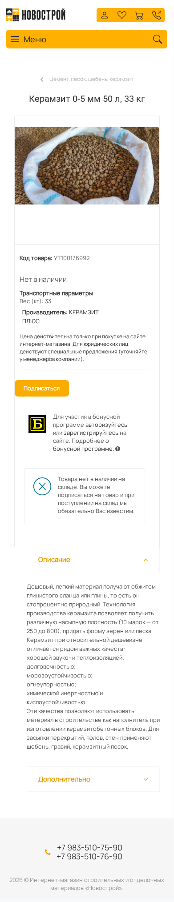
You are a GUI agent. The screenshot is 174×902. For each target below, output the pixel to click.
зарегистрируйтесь (91, 433)
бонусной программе (83, 449)
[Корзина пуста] (139, 14)
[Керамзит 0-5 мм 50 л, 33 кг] (87, 185)
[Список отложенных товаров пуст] (121, 14)
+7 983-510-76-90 (89, 856)
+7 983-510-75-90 (89, 847)
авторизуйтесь (106, 425)
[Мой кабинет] (104, 14)
